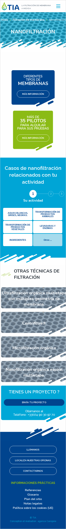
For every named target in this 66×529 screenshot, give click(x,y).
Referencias (33, 490)
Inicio (5, 19)
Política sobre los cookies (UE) (33, 508)
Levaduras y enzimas (48, 227)
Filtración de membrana (29, 19)
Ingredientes (18, 240)
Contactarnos (33, 471)
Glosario (33, 495)
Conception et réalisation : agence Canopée (33, 521)
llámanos (33, 449)
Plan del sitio (33, 499)
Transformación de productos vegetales (17, 227)
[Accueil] (10, 6)
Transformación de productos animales (47, 214)
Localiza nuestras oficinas (33, 460)
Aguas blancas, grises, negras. (18, 214)
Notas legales (33, 503)
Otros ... (48, 240)
